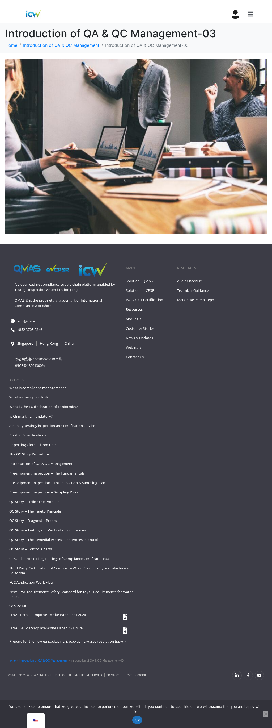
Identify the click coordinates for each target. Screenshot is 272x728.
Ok (137, 720)
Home (12, 660)
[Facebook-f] (248, 675)
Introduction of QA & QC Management (43, 660)
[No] (265, 714)
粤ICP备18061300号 (30, 365)
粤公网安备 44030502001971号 (38, 359)
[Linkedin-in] (236, 675)
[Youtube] (259, 675)
